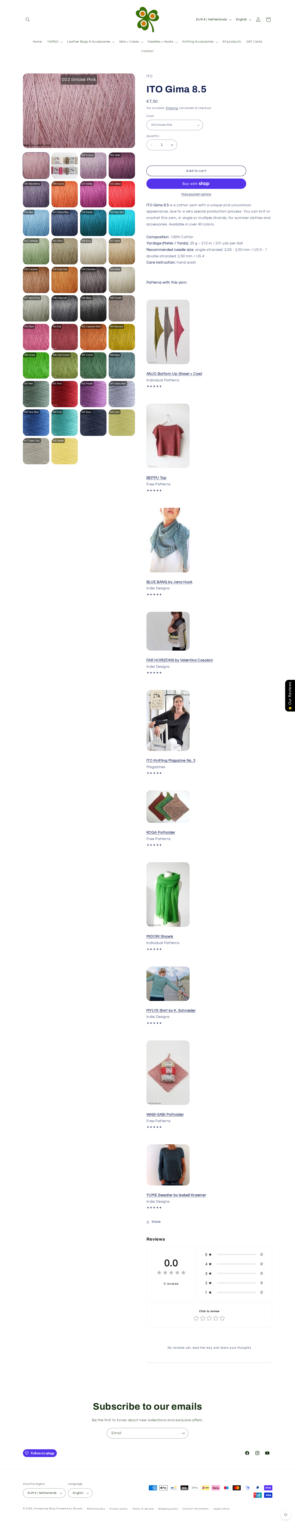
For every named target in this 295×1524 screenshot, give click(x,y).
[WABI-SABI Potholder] (168, 1105)
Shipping (172, 108)
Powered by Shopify (69, 1508)
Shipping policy (168, 1509)
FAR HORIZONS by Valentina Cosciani (179, 660)
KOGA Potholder (160, 832)
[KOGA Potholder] (168, 823)
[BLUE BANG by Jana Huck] (168, 572)
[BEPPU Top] (168, 468)
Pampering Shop (45, 1508)
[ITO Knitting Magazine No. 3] (168, 751)
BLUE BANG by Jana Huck (169, 582)
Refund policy (96, 1509)
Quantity (152, 136)
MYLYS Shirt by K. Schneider (171, 1011)
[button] (28, 20)
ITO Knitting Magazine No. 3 (170, 761)
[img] (171, 1273)
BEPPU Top (156, 478)
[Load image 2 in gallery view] (64, 165)
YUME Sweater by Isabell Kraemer (176, 1195)
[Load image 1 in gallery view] (36, 165)
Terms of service (143, 1509)
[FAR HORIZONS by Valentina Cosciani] (168, 650)
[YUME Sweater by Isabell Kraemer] (168, 1185)
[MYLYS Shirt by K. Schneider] (168, 1001)
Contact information (195, 1509)
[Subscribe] (183, 1433)
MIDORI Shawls (159, 937)
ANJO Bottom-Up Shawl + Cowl (174, 374)
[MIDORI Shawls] (168, 927)
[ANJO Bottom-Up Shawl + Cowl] (168, 364)
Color (150, 116)
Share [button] (156, 1221)
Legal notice (221, 1509)
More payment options (196, 194)
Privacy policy (118, 1509)
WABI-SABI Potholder (165, 1115)
